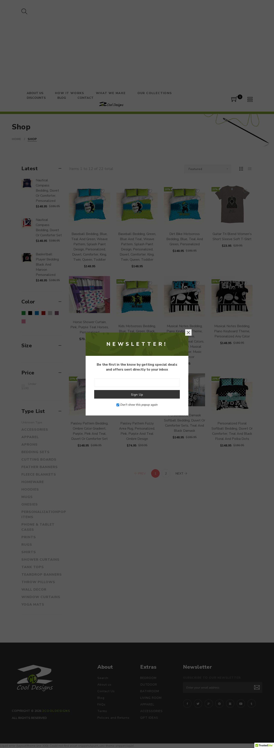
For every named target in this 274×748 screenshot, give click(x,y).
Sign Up (137, 395)
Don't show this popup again (139, 405)
